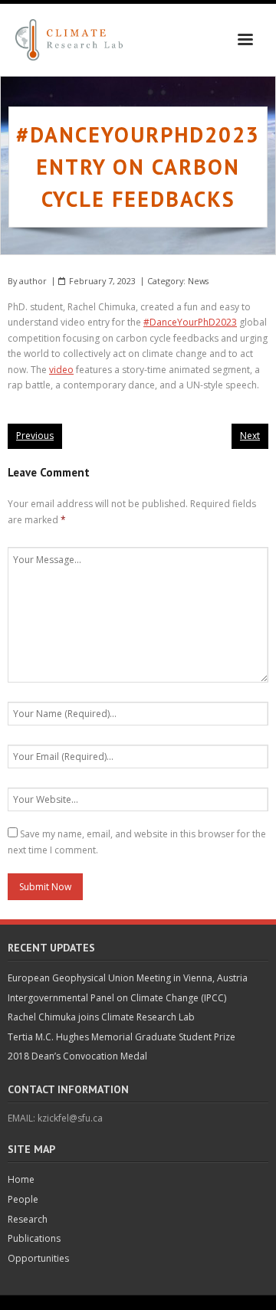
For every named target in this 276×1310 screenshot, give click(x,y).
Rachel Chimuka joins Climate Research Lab (101, 1016)
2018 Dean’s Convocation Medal (77, 1056)
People (23, 1199)
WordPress (234, 1302)
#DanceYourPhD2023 (190, 322)
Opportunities (38, 1258)
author (33, 281)
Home (21, 1179)
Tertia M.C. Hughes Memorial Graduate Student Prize (121, 1036)
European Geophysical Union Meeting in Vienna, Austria (128, 977)
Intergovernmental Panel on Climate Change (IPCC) (117, 997)
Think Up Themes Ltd (111, 1302)
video (61, 369)
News (198, 281)
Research (28, 1219)
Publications (34, 1238)
